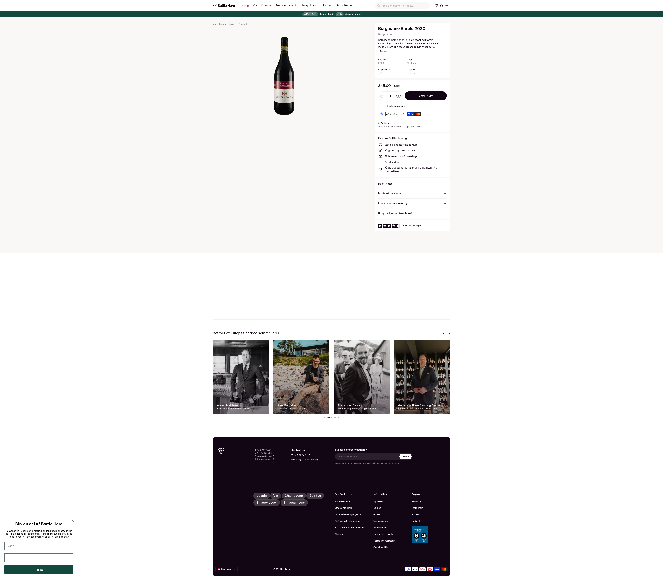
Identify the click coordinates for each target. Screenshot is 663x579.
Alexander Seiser (350, 405)
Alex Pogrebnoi (287, 405)
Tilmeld (405, 456)
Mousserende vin (286, 5)
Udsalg (244, 5)
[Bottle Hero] (224, 5)
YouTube (416, 501)
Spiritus (327, 5)
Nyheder (378, 501)
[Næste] (449, 333)
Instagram (417, 508)
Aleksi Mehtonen (228, 405)
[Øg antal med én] (398, 96)
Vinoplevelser (381, 521)
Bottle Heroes (344, 5)
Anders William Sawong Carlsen (420, 405)
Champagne (294, 495)
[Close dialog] (73, 521)
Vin (255, 5)
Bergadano (385, 34)
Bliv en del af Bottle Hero (349, 527)
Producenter (380, 527)
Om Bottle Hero (343, 508)
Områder (266, 5)
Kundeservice (342, 501)
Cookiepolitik (380, 547)
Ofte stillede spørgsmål (348, 514)
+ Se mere (383, 51)
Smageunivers (294, 502)
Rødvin (222, 24)
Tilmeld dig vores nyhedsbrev (351, 449)
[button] (324, 417)
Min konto (340, 534)
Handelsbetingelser (384, 534)
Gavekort (378, 514)
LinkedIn (416, 521)
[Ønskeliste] (436, 5)
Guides (377, 508)
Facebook (417, 514)
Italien (232, 24)
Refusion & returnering (347, 521)
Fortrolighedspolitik (384, 540)
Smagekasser (310, 5)
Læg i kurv (426, 95)
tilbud (330, 14)
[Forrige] (443, 333)
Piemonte (243, 24)
